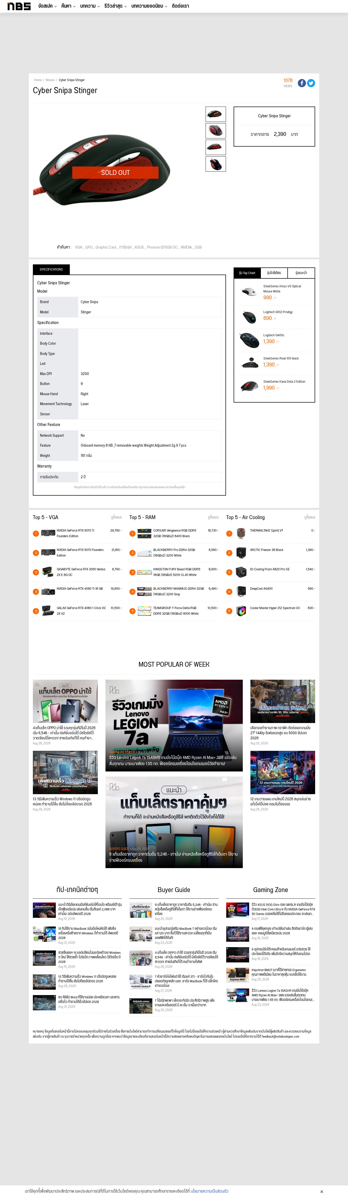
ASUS (139, 247)
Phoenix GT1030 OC (162, 247)
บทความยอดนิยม (147, 6)
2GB (198, 247)
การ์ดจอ (125, 247)
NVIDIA (186, 247)
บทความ (88, 6)
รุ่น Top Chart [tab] (247, 273)
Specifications (51, 269)
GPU (88, 247)
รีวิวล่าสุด (113, 6)
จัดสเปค (45, 6)
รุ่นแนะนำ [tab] (301, 273)
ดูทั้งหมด (116, 517)
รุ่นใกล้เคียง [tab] (274, 273)
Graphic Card (106, 247)
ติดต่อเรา (180, 6)
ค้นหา (66, 6)
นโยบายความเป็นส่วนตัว (210, 1191)
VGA (78, 247)
